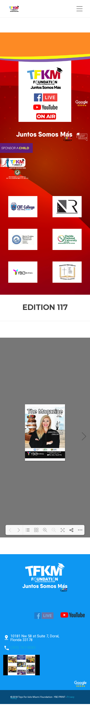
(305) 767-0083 (23, 647)
